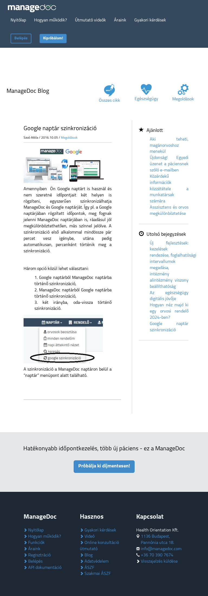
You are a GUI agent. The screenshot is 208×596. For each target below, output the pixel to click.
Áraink (33, 549)
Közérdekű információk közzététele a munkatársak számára (169, 188)
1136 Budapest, (155, 536)
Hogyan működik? (44, 536)
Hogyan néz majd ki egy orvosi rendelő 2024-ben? (169, 311)
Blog (88, 555)
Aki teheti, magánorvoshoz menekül (169, 145)
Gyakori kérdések (99, 530)
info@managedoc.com (161, 549)
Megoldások (69, 137)
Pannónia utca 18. (157, 543)
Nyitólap (35, 530)
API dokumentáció (44, 568)
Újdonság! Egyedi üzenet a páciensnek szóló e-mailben (169, 164)
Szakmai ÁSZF (97, 574)
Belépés (21, 38)
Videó (89, 536)
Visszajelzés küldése (159, 561)
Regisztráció (39, 555)
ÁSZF (88, 568)
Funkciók (36, 543)
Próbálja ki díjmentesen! (104, 466)
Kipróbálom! (53, 38)
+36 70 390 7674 (157, 555)
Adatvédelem (96, 561)
